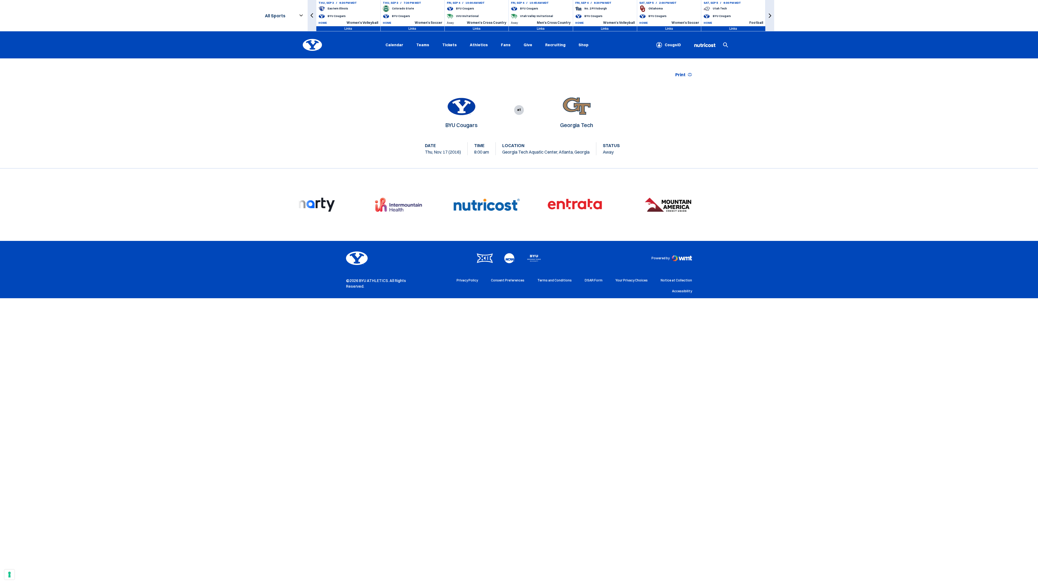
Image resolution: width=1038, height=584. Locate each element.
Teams (422, 44)
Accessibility (682, 291)
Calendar (394, 44)
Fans (506, 44)
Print (680, 74)
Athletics (479, 44)
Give (528, 44)
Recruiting (555, 44)
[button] (312, 15)
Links (348, 28)
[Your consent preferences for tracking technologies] (9, 574)
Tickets (449, 44)
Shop (583, 44)
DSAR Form (594, 280)
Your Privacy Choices (632, 280)
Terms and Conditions (554, 280)
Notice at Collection (676, 280)
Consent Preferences (507, 280)
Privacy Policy (467, 280)
